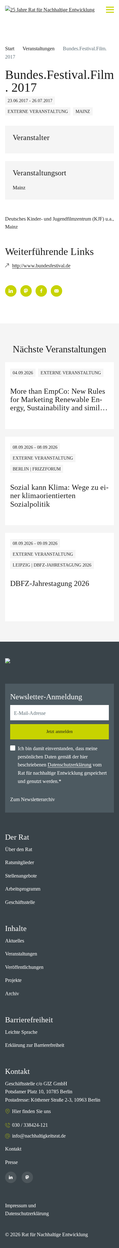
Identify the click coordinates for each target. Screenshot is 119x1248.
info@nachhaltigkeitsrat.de (39, 1136)
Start (9, 48)
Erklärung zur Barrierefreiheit (34, 1045)
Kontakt (13, 1149)
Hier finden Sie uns (31, 1111)
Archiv (12, 993)
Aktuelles (14, 940)
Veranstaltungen (39, 48)
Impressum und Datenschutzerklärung (27, 1209)
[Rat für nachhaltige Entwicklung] (50, 10)
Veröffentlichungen (24, 967)
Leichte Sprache (21, 1032)
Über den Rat (18, 849)
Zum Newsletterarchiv (32, 799)
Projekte (13, 980)
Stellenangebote (21, 875)
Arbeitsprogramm (22, 889)
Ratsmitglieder (19, 862)
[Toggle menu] (110, 9)
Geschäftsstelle (20, 902)
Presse (11, 1162)
